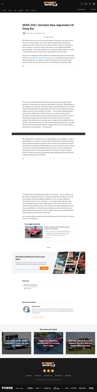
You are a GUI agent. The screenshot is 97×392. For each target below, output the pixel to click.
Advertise (68, 375)
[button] (48, 37)
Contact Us (38, 375)
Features (33, 10)
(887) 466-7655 (27, 288)
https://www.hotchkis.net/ (31, 287)
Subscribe (44, 268)
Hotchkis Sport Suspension (45, 58)
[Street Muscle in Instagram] (44, 370)
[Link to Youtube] (94, 3)
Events (27, 10)
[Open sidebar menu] (2, 4)
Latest (4, 10)
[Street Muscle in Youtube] (52, 370)
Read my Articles (38, 317)
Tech (15, 10)
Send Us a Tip (48, 375)
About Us (29, 375)
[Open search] (82, 3)
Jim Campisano (48, 237)
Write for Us (58, 375)
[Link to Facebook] (90, 3)
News (10, 10)
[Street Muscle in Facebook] (48, 370)
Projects (21, 10)
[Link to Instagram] (86, 3)
